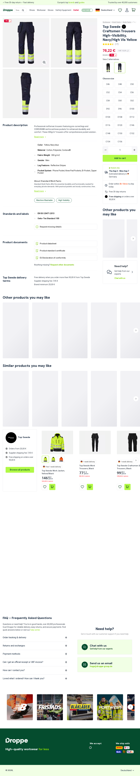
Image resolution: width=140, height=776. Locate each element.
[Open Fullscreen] (44, 62)
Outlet (76, 10)
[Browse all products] (20, 467)
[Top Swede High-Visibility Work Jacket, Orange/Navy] (61, 459)
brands (72, 2)
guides (81, 2)
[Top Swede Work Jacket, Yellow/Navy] (53, 459)
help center (35, 630)
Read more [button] (39, 137)
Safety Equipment (63, 10)
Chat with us (119, 278)
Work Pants (116, 22)
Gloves (50, 10)
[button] (23, 10)
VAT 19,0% (122, 51)
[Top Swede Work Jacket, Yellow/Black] (45, 459)
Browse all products (20, 469)
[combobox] (20, 10)
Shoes (32, 10)
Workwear (41, 10)
